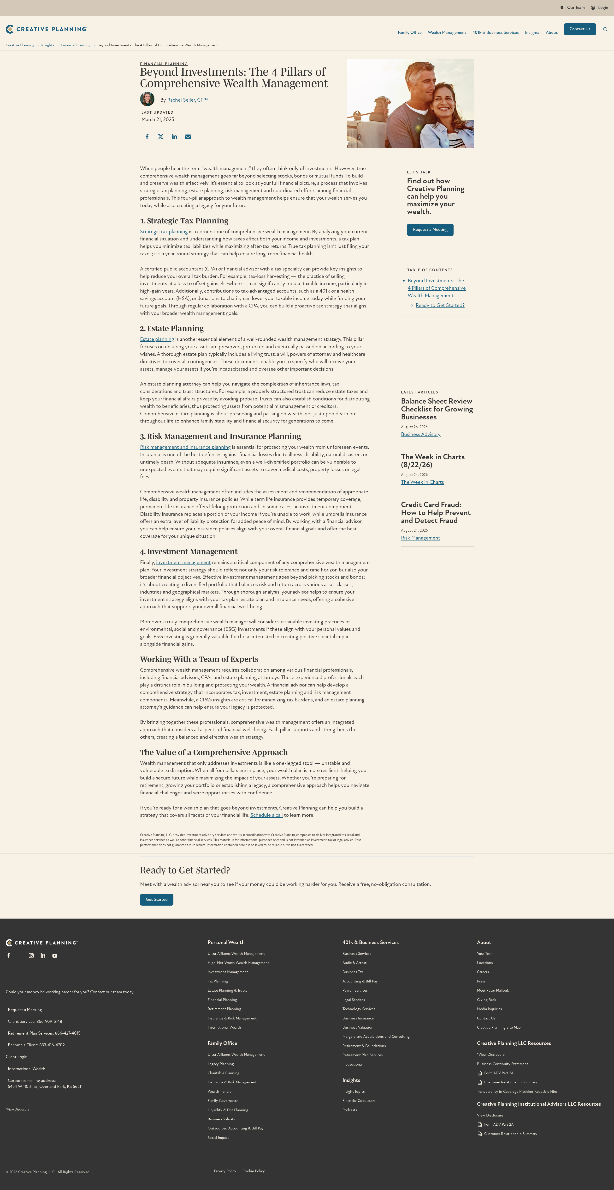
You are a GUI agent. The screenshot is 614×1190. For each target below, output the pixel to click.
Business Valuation (223, 1119)
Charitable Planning (223, 1073)
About (552, 32)
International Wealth (26, 1068)
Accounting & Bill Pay (360, 981)
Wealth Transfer (220, 1091)
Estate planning (157, 339)
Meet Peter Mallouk (493, 990)
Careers (483, 971)
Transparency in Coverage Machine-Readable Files (517, 1091)
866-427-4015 (67, 1033)
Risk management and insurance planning (185, 447)
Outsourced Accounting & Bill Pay (236, 1128)
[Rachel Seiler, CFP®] (147, 104)
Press (481, 981)
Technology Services (358, 1008)
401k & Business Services (370, 942)
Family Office (410, 32)
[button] (602, 29)
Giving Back (486, 999)
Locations (485, 962)
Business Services (356, 953)
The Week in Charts (422, 482)
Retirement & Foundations (364, 1045)
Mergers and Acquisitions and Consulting (376, 1036)
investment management (183, 562)
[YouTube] (55, 957)
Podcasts (349, 1110)
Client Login (17, 1056)
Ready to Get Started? (440, 305)
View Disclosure (490, 1115)
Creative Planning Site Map (499, 1027)
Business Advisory (421, 434)
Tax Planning (218, 981)
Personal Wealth (226, 942)
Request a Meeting (25, 1009)
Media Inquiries (489, 1008)
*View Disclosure (17, 1109)
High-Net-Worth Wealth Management (238, 962)
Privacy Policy (225, 1171)
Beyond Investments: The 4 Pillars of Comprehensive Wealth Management (437, 288)
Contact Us (580, 28)
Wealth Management (447, 32)
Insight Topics (353, 1091)
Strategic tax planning (164, 231)
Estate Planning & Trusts (227, 990)
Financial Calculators (359, 1100)
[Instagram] (31, 957)
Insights (532, 32)
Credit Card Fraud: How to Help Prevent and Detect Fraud (436, 512)
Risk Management (420, 538)
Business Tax (352, 971)
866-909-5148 (49, 1021)
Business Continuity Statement (502, 1063)
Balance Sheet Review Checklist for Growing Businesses (437, 409)
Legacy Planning (221, 1063)
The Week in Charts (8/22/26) (433, 460)
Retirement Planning (224, 1008)
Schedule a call (266, 815)
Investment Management (228, 971)
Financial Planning (75, 45)
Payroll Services (355, 990)
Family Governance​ (223, 1100)
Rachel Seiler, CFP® (187, 100)
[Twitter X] (20, 957)
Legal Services (353, 999)
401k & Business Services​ (495, 32)
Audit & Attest (354, 962)
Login (603, 7)
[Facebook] (9, 957)
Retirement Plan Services (362, 1055)
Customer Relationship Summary (510, 1082)
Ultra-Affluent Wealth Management (236, 953)
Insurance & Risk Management (232, 1018)
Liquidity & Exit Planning (228, 1110)
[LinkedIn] (43, 957)
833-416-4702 (52, 1045)
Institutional (352, 1064)
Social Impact (218, 1137)
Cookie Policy (253, 1171)
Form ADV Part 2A (499, 1073)
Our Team (576, 7)
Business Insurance (358, 1018)
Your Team (485, 953)
